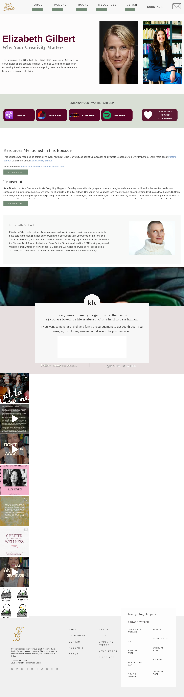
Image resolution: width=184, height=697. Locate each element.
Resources (77, 636)
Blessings (107, 657)
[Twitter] (17, 669)
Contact (75, 642)
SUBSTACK (155, 7)
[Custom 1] (37, 669)
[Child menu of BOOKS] (81, 9)
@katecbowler (122, 366)
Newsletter (108, 651)
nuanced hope (161, 639)
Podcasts (76, 648)
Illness (157, 630)
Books (73, 654)
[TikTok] (42, 669)
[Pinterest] (47, 669)
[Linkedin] (57, 669)
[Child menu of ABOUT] (37, 9)
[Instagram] (22, 669)
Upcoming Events (106, 643)
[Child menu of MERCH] (130, 9)
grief (131, 641)
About (73, 629)
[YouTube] (32, 669)
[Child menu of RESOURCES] (101, 9)
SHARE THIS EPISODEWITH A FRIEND (165, 115)
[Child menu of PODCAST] (57, 9)
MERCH (104, 629)
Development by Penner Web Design (26, 663)
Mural (103, 636)
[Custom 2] (52, 669)
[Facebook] (12, 669)
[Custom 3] (27, 669)
